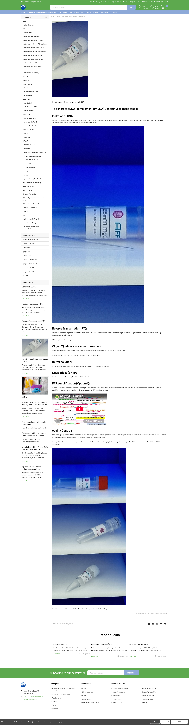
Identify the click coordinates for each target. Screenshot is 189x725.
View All (25, 276)
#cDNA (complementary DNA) (63, 624)
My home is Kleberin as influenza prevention (31, 467)
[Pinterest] (165, 623)
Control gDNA (27, 103)
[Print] (157, 623)
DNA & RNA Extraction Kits (32, 156)
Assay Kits (26, 148)
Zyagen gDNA (27, 251)
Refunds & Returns (113, 718)
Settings (155, 722)
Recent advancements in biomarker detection (38, 12)
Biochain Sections (29, 243)
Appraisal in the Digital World (71, 12)
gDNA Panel (27, 114)
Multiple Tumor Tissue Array (32, 204)
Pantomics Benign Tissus (31, 36)
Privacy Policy (150, 718)
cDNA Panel (26, 99)
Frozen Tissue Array (29, 190)
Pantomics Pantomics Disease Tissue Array (33, 68)
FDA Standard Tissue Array (32, 182)
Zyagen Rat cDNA (28, 272)
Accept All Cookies (179, 722)
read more (25, 298)
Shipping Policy (76, 718)
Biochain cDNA (27, 256)
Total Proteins (27, 84)
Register (145, 8)
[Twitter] (161, 623)
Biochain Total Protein (30, 260)
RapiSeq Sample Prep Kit (31, 219)
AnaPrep (25, 133)
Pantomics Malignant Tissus (32, 55)
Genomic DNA (27, 32)
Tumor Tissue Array (29, 223)
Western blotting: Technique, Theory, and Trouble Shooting (34, 403)
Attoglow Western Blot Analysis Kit (34, 152)
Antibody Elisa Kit (29, 145)
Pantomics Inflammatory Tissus (33, 48)
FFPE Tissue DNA (28, 186)
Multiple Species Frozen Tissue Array (33, 199)
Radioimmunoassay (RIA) (32, 304)
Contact (104, 12)
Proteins (25, 76)
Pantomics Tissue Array (31, 73)
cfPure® (25, 141)
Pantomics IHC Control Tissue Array (35, 44)
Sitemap (55, 708)
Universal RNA (27, 95)
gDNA (24, 29)
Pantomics (26, 247)
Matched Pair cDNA (29, 194)
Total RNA (26, 88)
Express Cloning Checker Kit (32, 179)
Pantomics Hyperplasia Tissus (33, 40)
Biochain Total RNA (29, 268)
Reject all (165, 722)
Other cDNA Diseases (30, 207)
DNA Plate (26, 171)
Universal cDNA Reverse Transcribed (31, 228)
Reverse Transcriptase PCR (33, 321)
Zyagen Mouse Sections (30, 239)
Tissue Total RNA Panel (30, 126)
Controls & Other (28, 110)
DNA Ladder (27, 164)
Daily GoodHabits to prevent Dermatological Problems (34, 434)
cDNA (24, 21)
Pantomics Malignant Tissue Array (34, 51)
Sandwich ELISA (29, 286)
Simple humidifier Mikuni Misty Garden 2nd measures (35, 448)
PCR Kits (25, 215)
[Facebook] (149, 623)
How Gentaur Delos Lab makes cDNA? (68, 102)
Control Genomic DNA (30, 107)
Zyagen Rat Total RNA (30, 264)
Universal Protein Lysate (31, 91)
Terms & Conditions (39, 718)
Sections (26, 80)
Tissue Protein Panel (30, 122)
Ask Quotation (92, 12)
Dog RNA (25, 175)
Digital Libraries (28, 25)
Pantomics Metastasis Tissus (33, 59)
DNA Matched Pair (29, 167)
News (115, 12)
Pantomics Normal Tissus (31, 63)
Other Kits (26, 211)
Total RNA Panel (28, 129)
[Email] (153, 623)
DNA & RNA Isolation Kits (31, 160)
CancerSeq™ (27, 137)
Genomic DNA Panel (29, 118)
